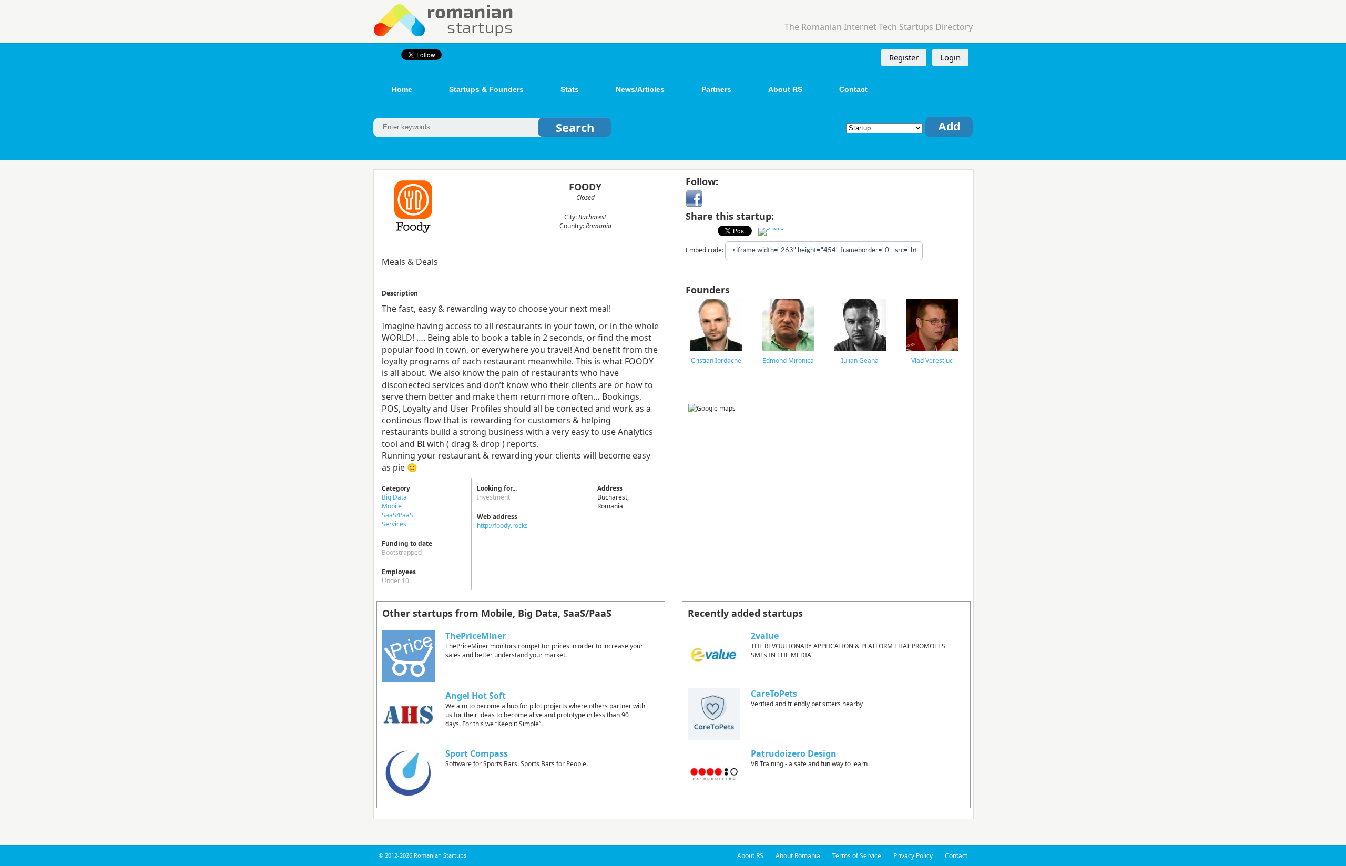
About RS (785, 89)
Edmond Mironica (788, 360)
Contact (853, 89)
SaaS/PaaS (397, 515)
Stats (569, 89)
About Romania (798, 855)
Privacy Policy (913, 855)
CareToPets (774, 693)
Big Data (394, 497)
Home (402, 89)
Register (904, 57)
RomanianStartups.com (443, 19)
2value (765, 635)
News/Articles (640, 89)
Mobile (392, 506)
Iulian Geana (860, 360)
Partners (716, 89)
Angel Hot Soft (475, 695)
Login (950, 57)
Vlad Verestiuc (932, 360)
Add (949, 126)
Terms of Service (856, 855)
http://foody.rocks (502, 525)
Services (394, 523)
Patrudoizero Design (794, 753)
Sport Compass (476, 753)
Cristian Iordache (716, 360)
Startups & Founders (486, 89)
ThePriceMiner (475, 635)
